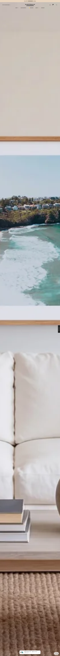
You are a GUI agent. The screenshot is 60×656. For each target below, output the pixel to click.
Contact (43, 7)
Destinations (23, 7)
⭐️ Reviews (31, 7)
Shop (16, 7)
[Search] (56, 4)
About (36, 7)
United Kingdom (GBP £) (6, 4)
